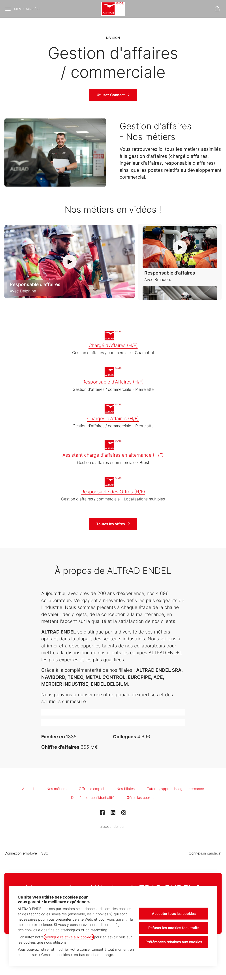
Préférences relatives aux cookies (173, 942)
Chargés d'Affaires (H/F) (113, 418)
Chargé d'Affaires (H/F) (113, 345)
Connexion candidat (205, 853)
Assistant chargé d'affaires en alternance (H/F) (113, 455)
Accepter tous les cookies (174, 913)
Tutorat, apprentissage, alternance (175, 788)
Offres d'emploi (91, 788)
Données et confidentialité (92, 797)
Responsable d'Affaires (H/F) (113, 382)
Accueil (28, 788)
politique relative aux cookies (69, 937)
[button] (217, 9)
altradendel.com (113, 826)
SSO (44, 853)
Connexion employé (20, 853)
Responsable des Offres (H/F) (113, 491)
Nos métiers (56, 788)
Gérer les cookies (141, 797)
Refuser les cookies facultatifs (173, 927)
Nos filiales (126, 788)
